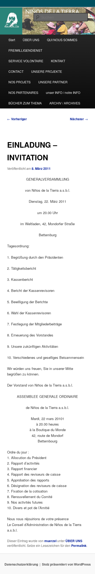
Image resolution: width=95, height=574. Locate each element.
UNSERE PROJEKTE (46, 71)
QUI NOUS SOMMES (62, 39)
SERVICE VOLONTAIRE (25, 61)
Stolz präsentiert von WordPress (66, 564)
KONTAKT (58, 61)
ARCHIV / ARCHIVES (64, 103)
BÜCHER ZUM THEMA (25, 103)
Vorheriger (17, 119)
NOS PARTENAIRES (23, 92)
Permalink (79, 545)
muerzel (50, 540)
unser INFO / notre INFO (63, 92)
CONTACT (15, 71)
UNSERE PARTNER (53, 82)
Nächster (79, 119)
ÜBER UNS (31, 39)
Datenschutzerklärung (21, 564)
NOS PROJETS (19, 82)
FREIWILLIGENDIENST (25, 50)
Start (11, 39)
